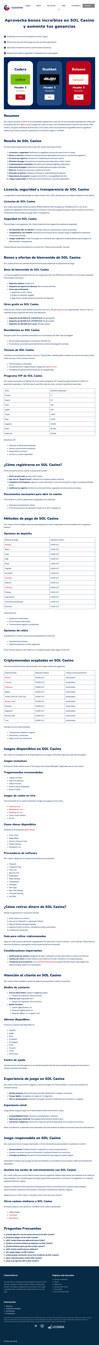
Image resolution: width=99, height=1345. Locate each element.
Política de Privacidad (13, 1308)
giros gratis (58, 310)
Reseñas (87, 6)
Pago (63, 6)
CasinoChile (17, 8)
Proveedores (76, 6)
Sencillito (8, 578)
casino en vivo (51, 367)
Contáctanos (10, 1311)
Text (20, 97)
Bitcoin (8, 678)
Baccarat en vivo (16, 812)
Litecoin (8, 682)
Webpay (8, 545)
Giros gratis (58, 1289)
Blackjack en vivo (16, 809)
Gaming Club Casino (61, 1287)
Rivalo (56, 1282)
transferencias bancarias (46, 962)
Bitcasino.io (14, 1218)
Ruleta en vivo (14, 807)
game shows (30, 830)
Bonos (39, 6)
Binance (8, 701)
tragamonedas (25, 125)
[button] (59, 10)
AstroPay (8, 587)
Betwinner (58, 1284)
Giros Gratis (51, 6)
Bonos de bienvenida (62, 1292)
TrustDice (13, 1215)
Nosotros (9, 1306)
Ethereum (9, 687)
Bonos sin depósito (61, 1279)
